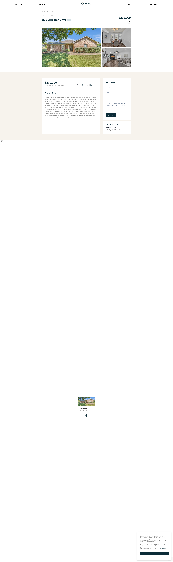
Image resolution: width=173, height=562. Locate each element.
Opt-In (154, 553)
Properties (19, 4)
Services (42, 4)
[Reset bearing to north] (2, 146)
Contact (110, 115)
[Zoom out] (2, 144)
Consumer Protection (149, 556)
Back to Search (48, 11)
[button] (86, 415)
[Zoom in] (2, 142)
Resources (153, 4)
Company (130, 4)
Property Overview (52, 93)
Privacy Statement (159, 556)
